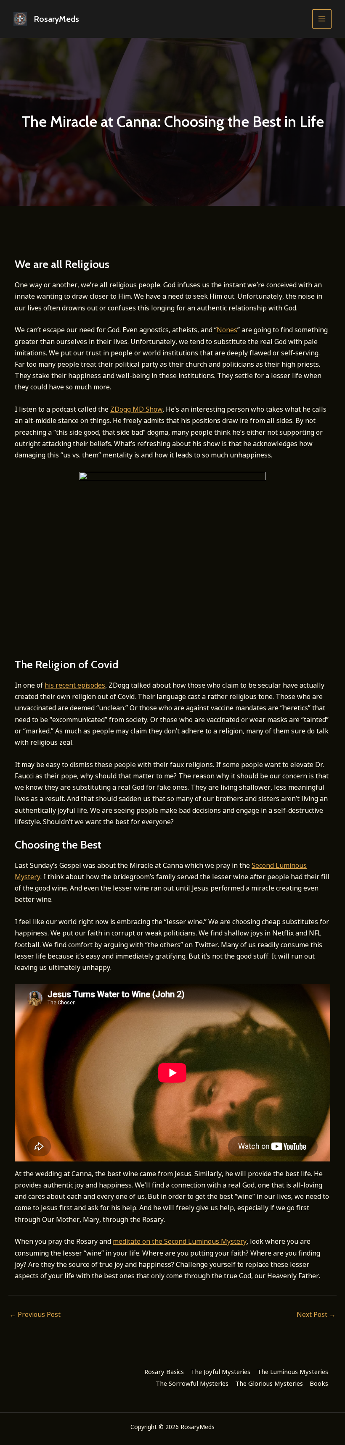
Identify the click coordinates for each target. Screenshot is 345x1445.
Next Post (316, 1314)
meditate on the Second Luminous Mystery (180, 1241)
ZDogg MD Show (136, 409)
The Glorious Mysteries (269, 1383)
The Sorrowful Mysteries (192, 1383)
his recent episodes (75, 685)
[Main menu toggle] (322, 19)
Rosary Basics (164, 1371)
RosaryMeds (56, 19)
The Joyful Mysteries (220, 1371)
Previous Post (35, 1314)
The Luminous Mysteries (292, 1371)
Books (319, 1383)
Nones (227, 329)
